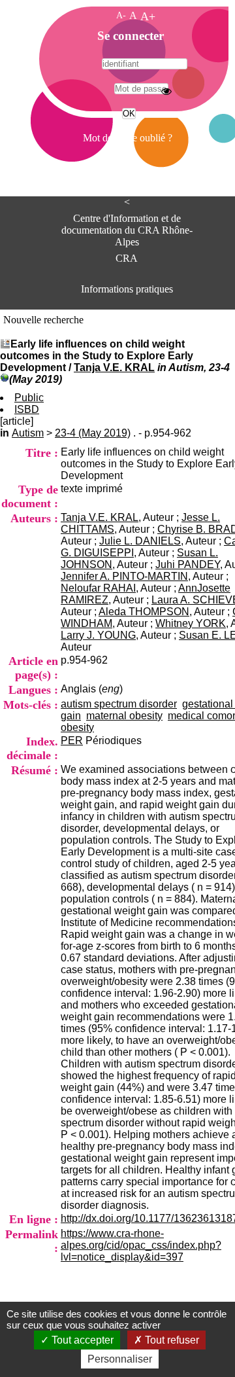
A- (121, 15)
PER (72, 740)
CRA (127, 258)
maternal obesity (124, 715)
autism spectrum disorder (119, 703)
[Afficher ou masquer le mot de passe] (166, 91)
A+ (147, 16)
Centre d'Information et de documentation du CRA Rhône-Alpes (127, 226)
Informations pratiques (127, 289)
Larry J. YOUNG (98, 635)
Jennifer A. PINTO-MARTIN (124, 576)
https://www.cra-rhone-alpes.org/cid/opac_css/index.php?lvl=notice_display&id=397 (141, 1245)
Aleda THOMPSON (144, 611)
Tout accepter (81, 1340)
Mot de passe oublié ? (127, 137)
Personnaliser (119, 1359)
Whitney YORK (190, 623)
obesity (77, 727)
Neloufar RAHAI (98, 588)
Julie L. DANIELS (140, 540)
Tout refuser (170, 1340)
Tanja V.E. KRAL (114, 367)
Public (29, 397)
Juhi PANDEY (187, 564)
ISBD (26, 409)
